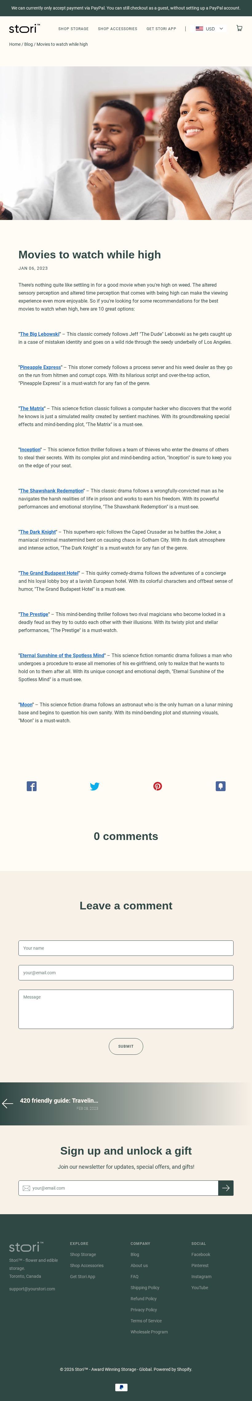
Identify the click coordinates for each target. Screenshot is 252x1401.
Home (15, 44)
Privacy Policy (144, 1309)
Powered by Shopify (172, 1369)
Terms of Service (146, 1320)
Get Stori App (161, 29)
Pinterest (200, 1265)
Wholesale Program (149, 1331)
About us (139, 1265)
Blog (28, 44)
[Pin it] (157, 786)
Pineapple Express (40, 367)
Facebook (200, 1254)
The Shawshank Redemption (51, 491)
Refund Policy (144, 1298)
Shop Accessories (117, 29)
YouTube (199, 1287)
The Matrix (32, 408)
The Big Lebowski (39, 334)
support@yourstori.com (32, 1288)
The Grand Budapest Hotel (49, 573)
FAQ (135, 1276)
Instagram (201, 1276)
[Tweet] (94, 786)
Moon (26, 705)
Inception (30, 450)
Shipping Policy (145, 1287)
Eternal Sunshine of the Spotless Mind (62, 655)
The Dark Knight (38, 532)
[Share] (31, 786)
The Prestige (34, 614)
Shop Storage (73, 29)
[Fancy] (220, 786)
